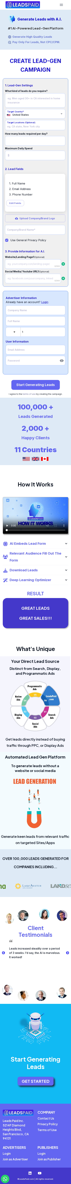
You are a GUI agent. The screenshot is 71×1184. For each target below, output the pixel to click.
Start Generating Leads (36, 385)
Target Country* (15, 111)
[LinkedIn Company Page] (30, 1173)
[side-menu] (61, 5)
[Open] (61, 113)
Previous (3, 953)
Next (67, 953)
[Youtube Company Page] (40, 1173)
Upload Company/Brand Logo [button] (37, 218)
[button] (35, 543)
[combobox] (33, 115)
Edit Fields (15, 203)
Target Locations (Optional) (21, 122)
